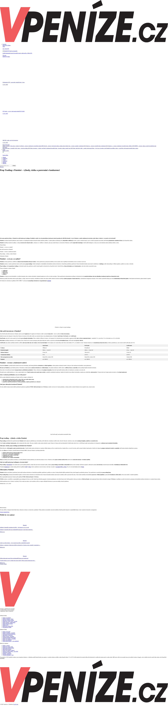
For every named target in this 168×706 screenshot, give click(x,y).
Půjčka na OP (5, 624)
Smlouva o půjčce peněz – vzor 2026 (10, 651)
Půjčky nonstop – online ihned (9, 622)
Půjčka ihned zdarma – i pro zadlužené (11, 641)
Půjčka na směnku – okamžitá (9, 632)
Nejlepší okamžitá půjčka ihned (9, 637)
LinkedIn (5, 512)
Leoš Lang (16, 704)
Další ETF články (6, 56)
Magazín (4, 163)
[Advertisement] (84, 182)
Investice (4, 44)
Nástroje (4, 162)
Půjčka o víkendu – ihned (8, 619)
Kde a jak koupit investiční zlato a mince (129, 148)
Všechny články (3, 564)
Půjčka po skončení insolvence (9, 634)
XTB (26, 466)
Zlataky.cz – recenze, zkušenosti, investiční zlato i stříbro (120, 146)
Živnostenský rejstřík (7, 627)
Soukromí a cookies (7, 652)
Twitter (1, 512)
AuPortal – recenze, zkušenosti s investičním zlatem (31, 146)
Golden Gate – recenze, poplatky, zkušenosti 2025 (75, 146)
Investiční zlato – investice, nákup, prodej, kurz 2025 (62, 148)
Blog (8, 512)
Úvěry (4, 149)
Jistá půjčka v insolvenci (8, 635)
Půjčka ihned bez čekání (8, 623)
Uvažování (5, 160)
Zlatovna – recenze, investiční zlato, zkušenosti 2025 (97, 146)
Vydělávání (5, 158)
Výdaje (4, 159)
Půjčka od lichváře (6, 631)
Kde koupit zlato (6, 144)
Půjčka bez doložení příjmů (8, 647)
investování (9, 464)
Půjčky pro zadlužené (7, 639)
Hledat (14, 165)
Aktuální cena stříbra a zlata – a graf (113, 148)
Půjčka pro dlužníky (7, 617)
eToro (29, 466)
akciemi (49, 280)
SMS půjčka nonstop (7, 649)
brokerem (6, 466)
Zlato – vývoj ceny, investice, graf (99, 148)
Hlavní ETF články (7, 45)
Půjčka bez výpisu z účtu (8, 626)
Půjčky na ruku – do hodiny (8, 636)
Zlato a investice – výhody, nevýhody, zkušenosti (40, 148)
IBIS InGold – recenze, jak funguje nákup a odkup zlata (53, 146)
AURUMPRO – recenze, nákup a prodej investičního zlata (144, 146)
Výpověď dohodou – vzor (8, 655)
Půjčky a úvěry (6, 150)
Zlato (4, 46)
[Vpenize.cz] (84, 42)
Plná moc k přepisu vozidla (8, 620)
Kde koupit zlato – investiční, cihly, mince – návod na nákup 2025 (16, 148)
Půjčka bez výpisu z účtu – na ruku (10, 621)
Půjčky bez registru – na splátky (9, 638)
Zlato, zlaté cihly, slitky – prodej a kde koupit (82, 148)
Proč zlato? (5, 147)
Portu (82, 466)
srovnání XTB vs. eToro (61, 466)
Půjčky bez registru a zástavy (9, 650)
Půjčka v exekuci (6, 645)
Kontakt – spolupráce (7, 653)
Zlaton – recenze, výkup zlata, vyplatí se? (11, 146)
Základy (4, 157)
